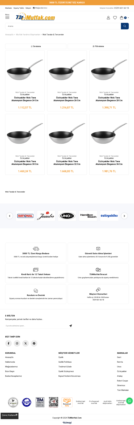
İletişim (28, 8)
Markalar (8, 8)
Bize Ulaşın (9, 371)
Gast (119, 357)
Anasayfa (9, 357)
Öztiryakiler (122, 371)
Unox (119, 367)
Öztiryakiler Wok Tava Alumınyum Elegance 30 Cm (25, 162)
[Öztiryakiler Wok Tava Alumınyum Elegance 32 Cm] (66, 133)
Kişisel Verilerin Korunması (69, 376)
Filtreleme (99, 46)
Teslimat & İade (65, 367)
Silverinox (121, 385)
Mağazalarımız (41, 8)
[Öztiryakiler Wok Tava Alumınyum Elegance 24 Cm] (24, 69)
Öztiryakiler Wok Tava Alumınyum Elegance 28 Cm (109, 99)
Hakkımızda (10, 362)
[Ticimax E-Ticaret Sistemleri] (67, 423)
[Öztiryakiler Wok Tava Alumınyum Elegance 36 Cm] (109, 133)
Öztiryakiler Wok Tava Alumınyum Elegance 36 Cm (109, 162)
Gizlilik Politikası (65, 362)
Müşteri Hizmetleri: (114, 8)
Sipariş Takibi (18, 8)
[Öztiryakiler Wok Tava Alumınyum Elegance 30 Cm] (24, 133)
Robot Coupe (122, 381)
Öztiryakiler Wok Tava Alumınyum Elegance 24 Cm (25, 99)
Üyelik (60, 357)
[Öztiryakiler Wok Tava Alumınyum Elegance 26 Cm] (66, 69)
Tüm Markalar (123, 390)
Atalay (119, 376)
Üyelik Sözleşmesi (66, 371)
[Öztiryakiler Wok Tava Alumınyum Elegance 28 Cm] (109, 69)
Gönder (70, 325)
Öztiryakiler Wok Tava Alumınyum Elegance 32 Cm (67, 162)
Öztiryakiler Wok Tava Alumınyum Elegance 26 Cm (67, 99)
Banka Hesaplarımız (13, 376)
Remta (120, 362)
